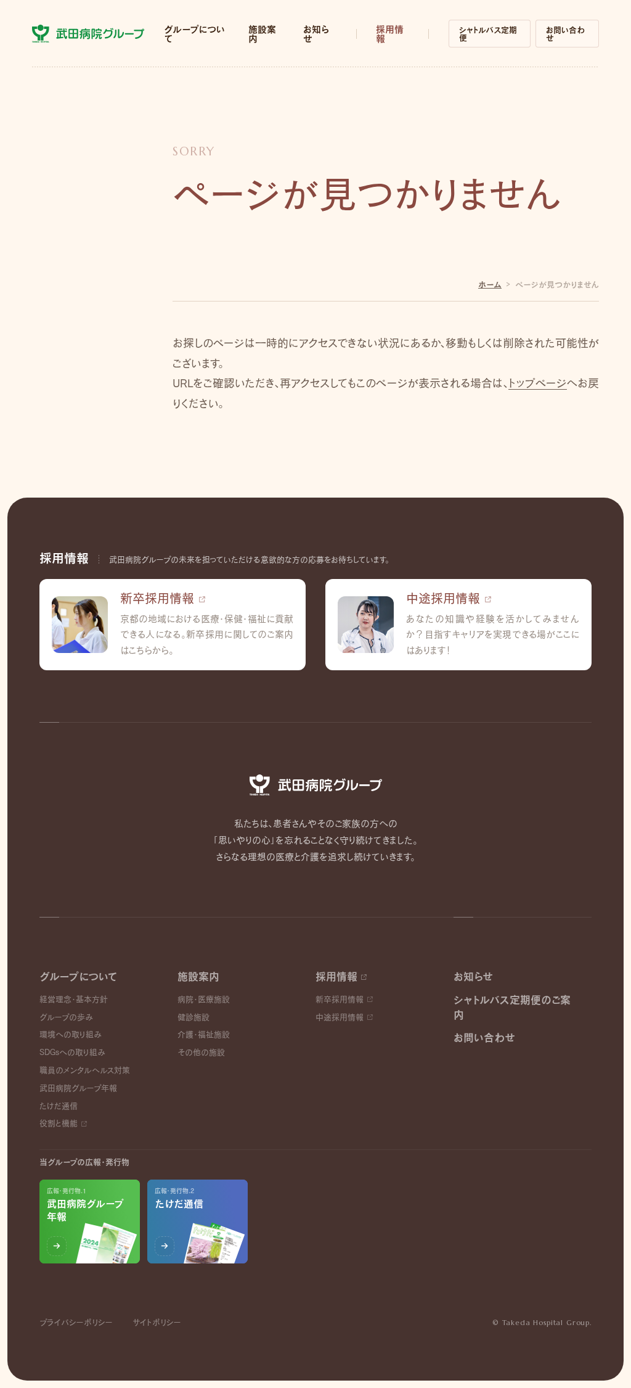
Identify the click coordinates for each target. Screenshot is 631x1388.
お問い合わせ (565, 34)
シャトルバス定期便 (488, 34)
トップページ (537, 383)
